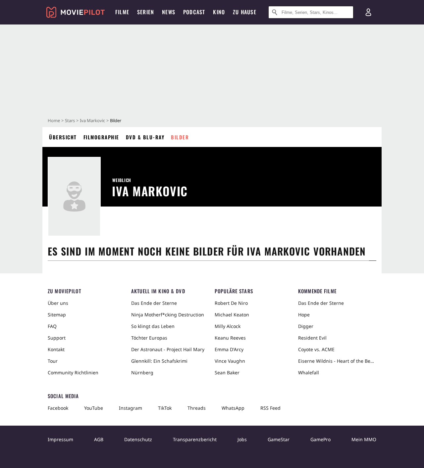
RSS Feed (270, 408)
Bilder (180, 137)
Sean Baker (227, 372)
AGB (98, 439)
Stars (70, 120)
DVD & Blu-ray (145, 137)
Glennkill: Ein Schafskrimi (159, 361)
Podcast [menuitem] (194, 12)
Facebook (58, 408)
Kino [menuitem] (219, 12)
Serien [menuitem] (145, 12)
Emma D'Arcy (229, 349)
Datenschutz (138, 439)
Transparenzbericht (195, 439)
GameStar (279, 439)
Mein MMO (363, 439)
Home (54, 120)
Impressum (60, 439)
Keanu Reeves (230, 338)
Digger (305, 326)
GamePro (320, 439)
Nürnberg (142, 372)
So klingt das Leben (153, 326)
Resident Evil (312, 338)
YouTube (93, 408)
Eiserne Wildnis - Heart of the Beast (337, 361)
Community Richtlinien (73, 372)
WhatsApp (233, 408)
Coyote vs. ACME (316, 349)
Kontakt (56, 349)
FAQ (52, 326)
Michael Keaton (232, 314)
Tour (53, 361)
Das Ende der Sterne (154, 303)
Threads (196, 408)
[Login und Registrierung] (368, 12)
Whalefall (308, 372)
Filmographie (101, 137)
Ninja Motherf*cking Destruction (167, 314)
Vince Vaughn (230, 361)
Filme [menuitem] (122, 12)
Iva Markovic (92, 120)
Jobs (242, 439)
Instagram (130, 408)
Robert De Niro (231, 303)
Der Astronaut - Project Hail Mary (167, 349)
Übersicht (63, 137)
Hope (304, 314)
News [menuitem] (168, 12)
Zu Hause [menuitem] (244, 12)
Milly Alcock (227, 326)
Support (57, 338)
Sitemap (57, 314)
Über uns (58, 303)
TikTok (165, 408)
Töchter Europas (149, 338)
